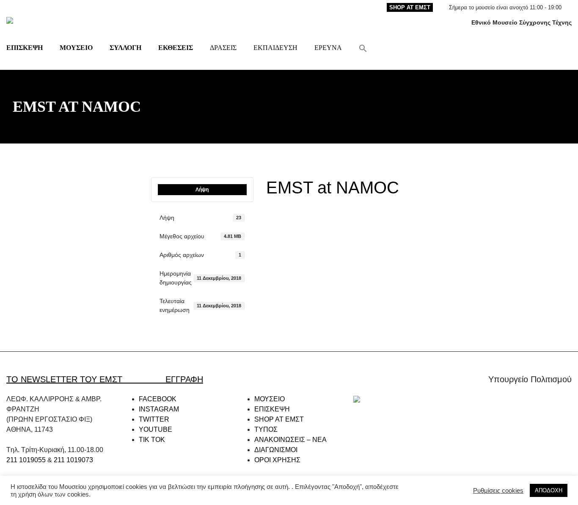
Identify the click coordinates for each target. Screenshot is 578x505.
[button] (363, 47)
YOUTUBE (155, 429)
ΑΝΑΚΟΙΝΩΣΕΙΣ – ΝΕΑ (290, 439)
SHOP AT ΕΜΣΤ (409, 7)
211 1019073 (73, 460)
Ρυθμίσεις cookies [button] (498, 490)
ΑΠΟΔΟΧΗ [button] (548, 490)
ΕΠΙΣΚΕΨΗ (24, 47)
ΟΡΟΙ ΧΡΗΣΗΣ (277, 460)
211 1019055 (26, 460)
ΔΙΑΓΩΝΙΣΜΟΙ (275, 449)
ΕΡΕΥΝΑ (328, 47)
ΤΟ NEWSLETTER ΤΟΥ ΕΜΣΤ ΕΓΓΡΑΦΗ (104, 379)
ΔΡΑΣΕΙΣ (223, 47)
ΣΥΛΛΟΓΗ (125, 47)
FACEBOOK (157, 399)
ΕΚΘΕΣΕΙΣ (175, 47)
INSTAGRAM (159, 409)
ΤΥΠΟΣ (266, 429)
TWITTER (154, 419)
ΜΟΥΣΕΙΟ (76, 47)
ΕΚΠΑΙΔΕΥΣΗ (275, 47)
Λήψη (202, 190)
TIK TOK (152, 439)
